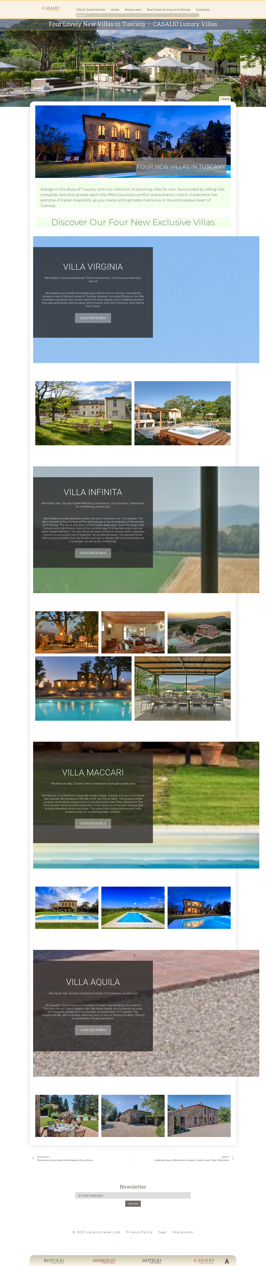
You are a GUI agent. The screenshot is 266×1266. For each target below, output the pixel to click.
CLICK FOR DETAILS (93, 318)
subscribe (133, 1203)
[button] (225, 99)
